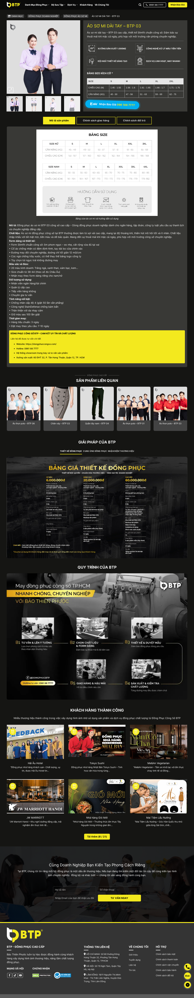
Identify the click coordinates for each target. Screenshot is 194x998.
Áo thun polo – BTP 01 (134, 423)
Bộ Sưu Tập (57, 4)
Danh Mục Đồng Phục (36, 4)
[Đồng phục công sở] (13, 5)
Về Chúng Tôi (102, 4)
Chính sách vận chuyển (167, 965)
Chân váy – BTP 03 (60, 423)
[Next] (75, 57)
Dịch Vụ (71, 4)
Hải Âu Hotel (35, 763)
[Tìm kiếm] (140, 5)
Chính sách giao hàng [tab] (96, 120)
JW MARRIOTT (35, 817)
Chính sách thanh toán (167, 959)
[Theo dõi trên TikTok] (15, 975)
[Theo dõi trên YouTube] (20, 975)
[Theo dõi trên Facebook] (9, 975)
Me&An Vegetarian (158, 763)
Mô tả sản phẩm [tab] (59, 120)
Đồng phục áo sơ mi (75, 16)
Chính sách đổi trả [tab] (134, 120)
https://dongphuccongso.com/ (41, 344)
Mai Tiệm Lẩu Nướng (158, 817)
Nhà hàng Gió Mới (97, 817)
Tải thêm (97, 836)
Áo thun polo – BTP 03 (170, 423)
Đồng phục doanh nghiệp (43, 16)
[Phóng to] (10, 90)
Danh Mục (17, 16)
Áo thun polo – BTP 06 (24, 423)
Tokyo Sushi (97, 763)
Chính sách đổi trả (165, 975)
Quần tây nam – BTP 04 (97, 423)
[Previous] (12, 57)
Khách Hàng (86, 4)
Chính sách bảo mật (165, 954)
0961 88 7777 (31, 348)
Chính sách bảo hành (166, 970)
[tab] (71, 451)
